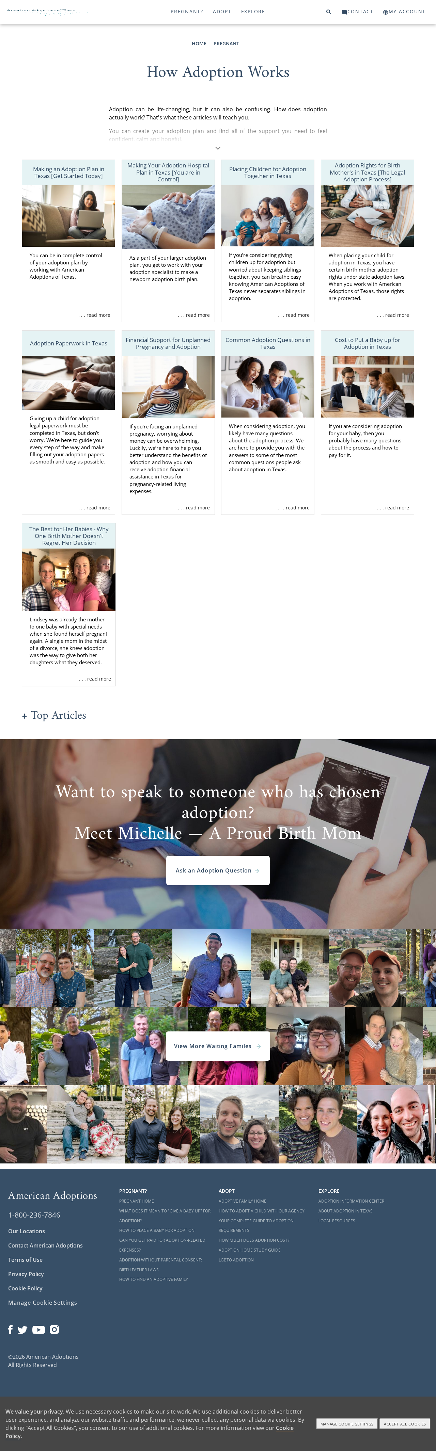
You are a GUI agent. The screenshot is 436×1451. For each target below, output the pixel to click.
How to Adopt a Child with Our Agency (262, 1211)
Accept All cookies (405, 1423)
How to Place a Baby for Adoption (156, 1230)
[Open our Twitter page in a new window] (22, 1328)
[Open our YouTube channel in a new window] (38, 1328)
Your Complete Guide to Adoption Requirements (256, 1226)
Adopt (222, 11)
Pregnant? (187, 11)
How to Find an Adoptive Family (153, 1279)
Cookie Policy (25, 1288)
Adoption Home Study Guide (250, 1250)
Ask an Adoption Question (214, 870)
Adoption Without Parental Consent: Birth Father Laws (160, 1265)
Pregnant (226, 43)
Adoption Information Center (351, 1201)
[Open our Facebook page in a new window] (10, 1328)
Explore (253, 11)
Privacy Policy (26, 1274)
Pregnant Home (136, 1201)
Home (199, 43)
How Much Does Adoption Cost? (254, 1240)
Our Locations (26, 1231)
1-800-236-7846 (34, 1215)
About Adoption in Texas (345, 1211)
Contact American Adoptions (45, 1245)
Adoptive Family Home (242, 1201)
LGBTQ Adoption (236, 1260)
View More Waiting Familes (213, 1046)
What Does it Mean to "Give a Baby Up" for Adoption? (165, 1216)
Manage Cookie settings (347, 1423)
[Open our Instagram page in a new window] (54, 1328)
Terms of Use (25, 1259)
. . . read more (94, 315)
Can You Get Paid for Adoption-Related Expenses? (162, 1245)
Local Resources (336, 1221)
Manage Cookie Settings (42, 1302)
